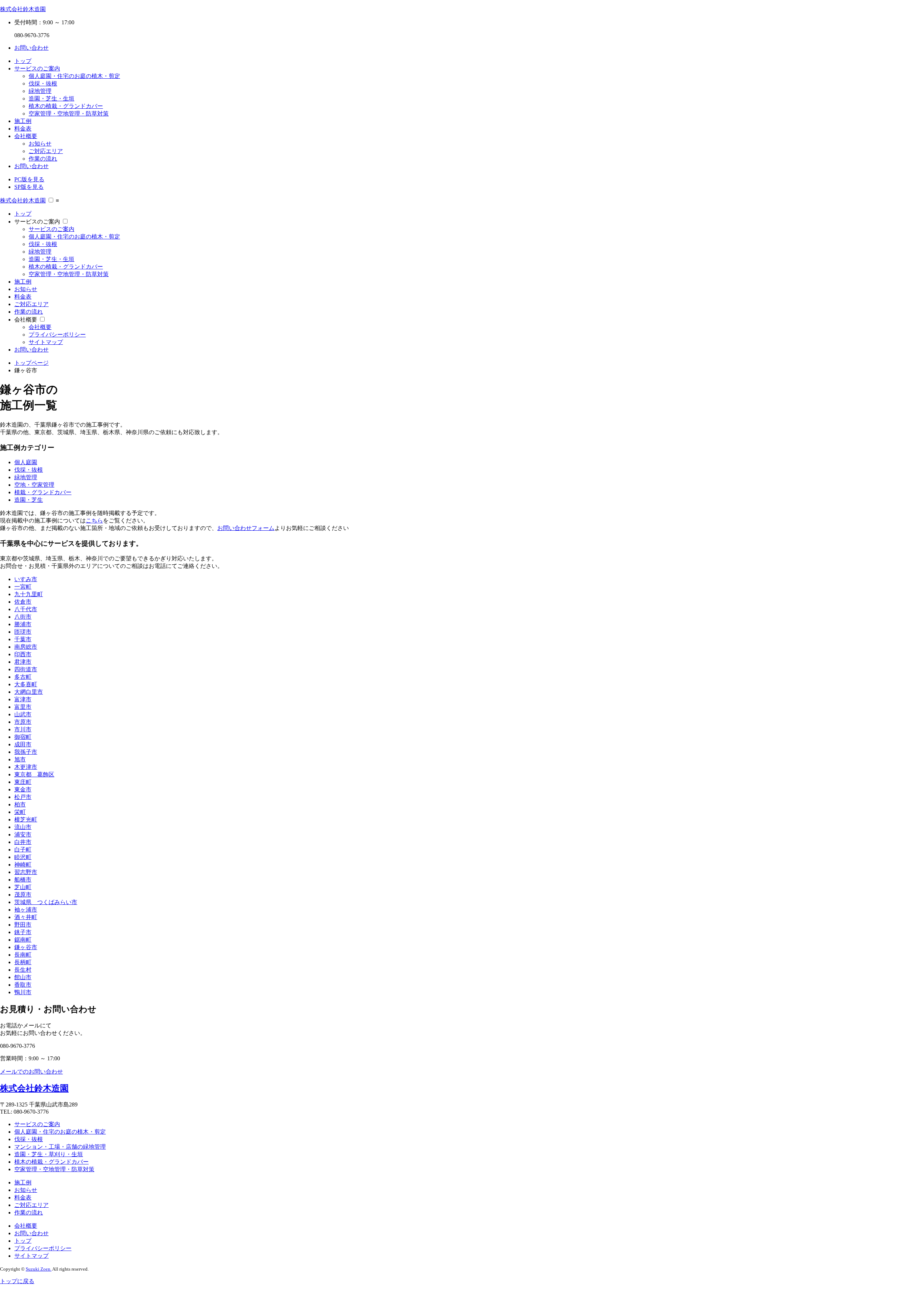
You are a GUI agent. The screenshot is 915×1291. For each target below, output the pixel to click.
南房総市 (25, 647)
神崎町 (22, 865)
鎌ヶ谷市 (25, 947)
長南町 (22, 955)
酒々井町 (25, 917)
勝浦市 (22, 624)
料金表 (22, 129)
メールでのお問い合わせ (31, 1072)
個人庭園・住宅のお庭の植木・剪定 (74, 76)
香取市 (22, 985)
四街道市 (25, 669)
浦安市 (22, 834)
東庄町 (22, 782)
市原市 (22, 722)
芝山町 (22, 887)
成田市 (22, 744)
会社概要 (25, 136)
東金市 (22, 789)
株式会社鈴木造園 (23, 9)
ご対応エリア (46, 151)
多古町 (22, 677)
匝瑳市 (22, 632)
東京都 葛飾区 (34, 774)
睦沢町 (22, 857)
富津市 (22, 699)
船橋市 (22, 880)
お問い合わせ (31, 48)
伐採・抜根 (43, 83)
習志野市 (25, 872)
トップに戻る (17, 1281)
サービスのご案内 (37, 68)
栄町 (20, 812)
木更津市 (25, 767)
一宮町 (22, 587)
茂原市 (22, 895)
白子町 (22, 849)
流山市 (22, 827)
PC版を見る (29, 179)
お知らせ (40, 144)
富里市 (22, 707)
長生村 (22, 970)
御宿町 (22, 737)
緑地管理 (40, 91)
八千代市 (25, 609)
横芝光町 (25, 819)
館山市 (22, 977)
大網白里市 (28, 692)
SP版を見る (29, 187)
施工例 (22, 121)
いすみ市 (25, 579)
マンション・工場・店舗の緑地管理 (60, 1147)
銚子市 (22, 932)
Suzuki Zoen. (38, 1269)
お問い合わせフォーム (245, 528)
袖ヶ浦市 (25, 910)
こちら (94, 520)
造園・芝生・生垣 (51, 98)
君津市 (22, 662)
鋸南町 (22, 940)
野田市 (22, 925)
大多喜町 (25, 684)
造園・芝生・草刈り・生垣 (48, 1154)
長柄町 (22, 962)
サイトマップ (46, 342)
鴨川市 (22, 992)
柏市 (20, 804)
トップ (22, 61)
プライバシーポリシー (57, 335)
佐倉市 (22, 602)
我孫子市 (25, 752)
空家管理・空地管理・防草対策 (69, 114)
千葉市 (22, 639)
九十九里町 (28, 594)
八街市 (22, 617)
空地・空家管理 (34, 485)
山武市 (22, 714)
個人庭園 (25, 462)
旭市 (20, 759)
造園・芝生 (28, 500)
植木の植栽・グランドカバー (66, 106)
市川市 (22, 729)
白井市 (22, 842)
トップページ (31, 363)
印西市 (22, 654)
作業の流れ (43, 159)
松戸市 (22, 797)
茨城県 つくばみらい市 (45, 902)
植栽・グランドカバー (42, 492)
